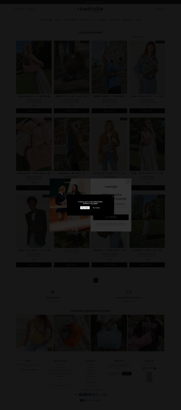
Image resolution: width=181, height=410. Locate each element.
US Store (94, 203)
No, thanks (96, 208)
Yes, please (85, 208)
